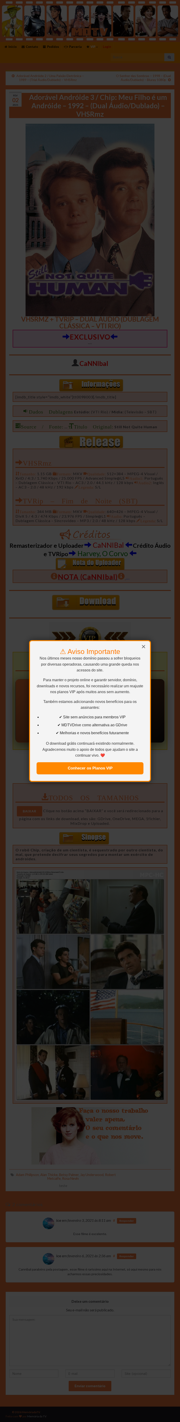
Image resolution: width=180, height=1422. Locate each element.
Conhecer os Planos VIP (90, 768)
